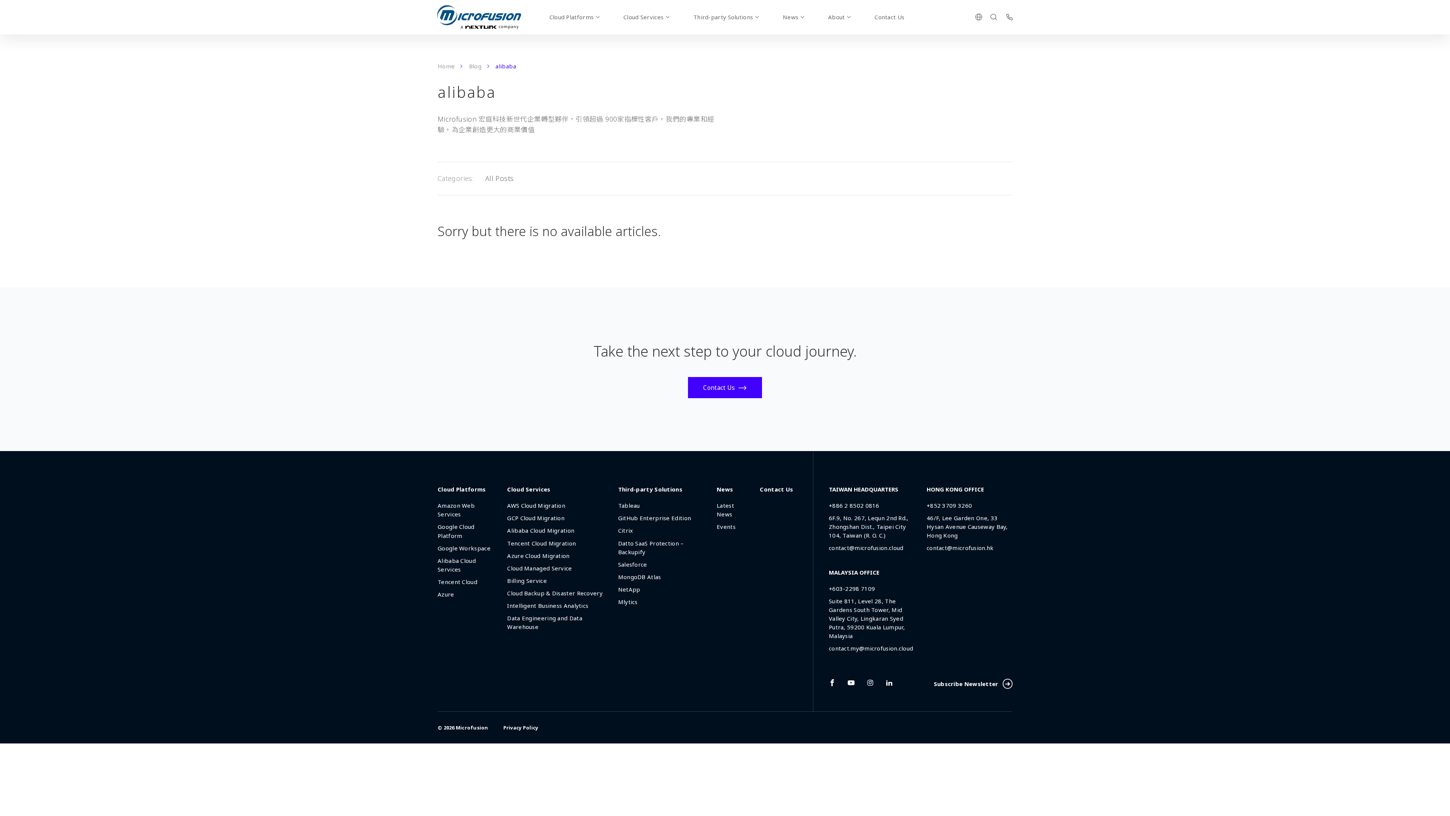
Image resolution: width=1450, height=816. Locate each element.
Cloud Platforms (571, 17)
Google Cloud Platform (456, 531)
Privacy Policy (520, 727)
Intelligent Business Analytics (547, 605)
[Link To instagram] (870, 682)
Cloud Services (643, 17)
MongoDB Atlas (639, 577)
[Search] (993, 17)
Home (446, 66)
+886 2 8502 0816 (854, 505)
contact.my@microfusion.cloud (871, 648)
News (790, 17)
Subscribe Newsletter (966, 684)
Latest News (725, 510)
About (836, 17)
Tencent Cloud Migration (541, 543)
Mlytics (628, 602)
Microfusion (472, 727)
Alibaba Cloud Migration (540, 530)
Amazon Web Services (456, 510)
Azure (446, 594)
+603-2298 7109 (852, 588)
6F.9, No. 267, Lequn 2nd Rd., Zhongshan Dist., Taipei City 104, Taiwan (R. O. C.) (869, 526)
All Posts (499, 178)
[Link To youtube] (851, 682)
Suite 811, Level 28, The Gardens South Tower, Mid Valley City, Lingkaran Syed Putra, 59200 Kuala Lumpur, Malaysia (867, 618)
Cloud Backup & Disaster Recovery (555, 593)
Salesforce (632, 564)
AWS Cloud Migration (536, 505)
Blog (475, 66)
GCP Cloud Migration (536, 518)
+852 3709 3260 (949, 505)
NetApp (629, 589)
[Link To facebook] (832, 682)
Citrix (625, 530)
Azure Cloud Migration (538, 555)
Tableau (629, 505)
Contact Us (889, 17)
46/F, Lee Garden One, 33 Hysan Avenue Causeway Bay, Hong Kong (967, 526)
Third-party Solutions (723, 17)
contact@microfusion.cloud (866, 548)
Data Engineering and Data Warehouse (544, 622)
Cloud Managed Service (539, 568)
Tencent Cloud (457, 582)
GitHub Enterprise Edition (654, 518)
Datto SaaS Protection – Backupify (651, 547)
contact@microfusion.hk (960, 548)
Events (726, 526)
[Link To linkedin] (889, 682)
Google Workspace (464, 548)
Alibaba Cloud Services (457, 565)
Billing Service (527, 580)
